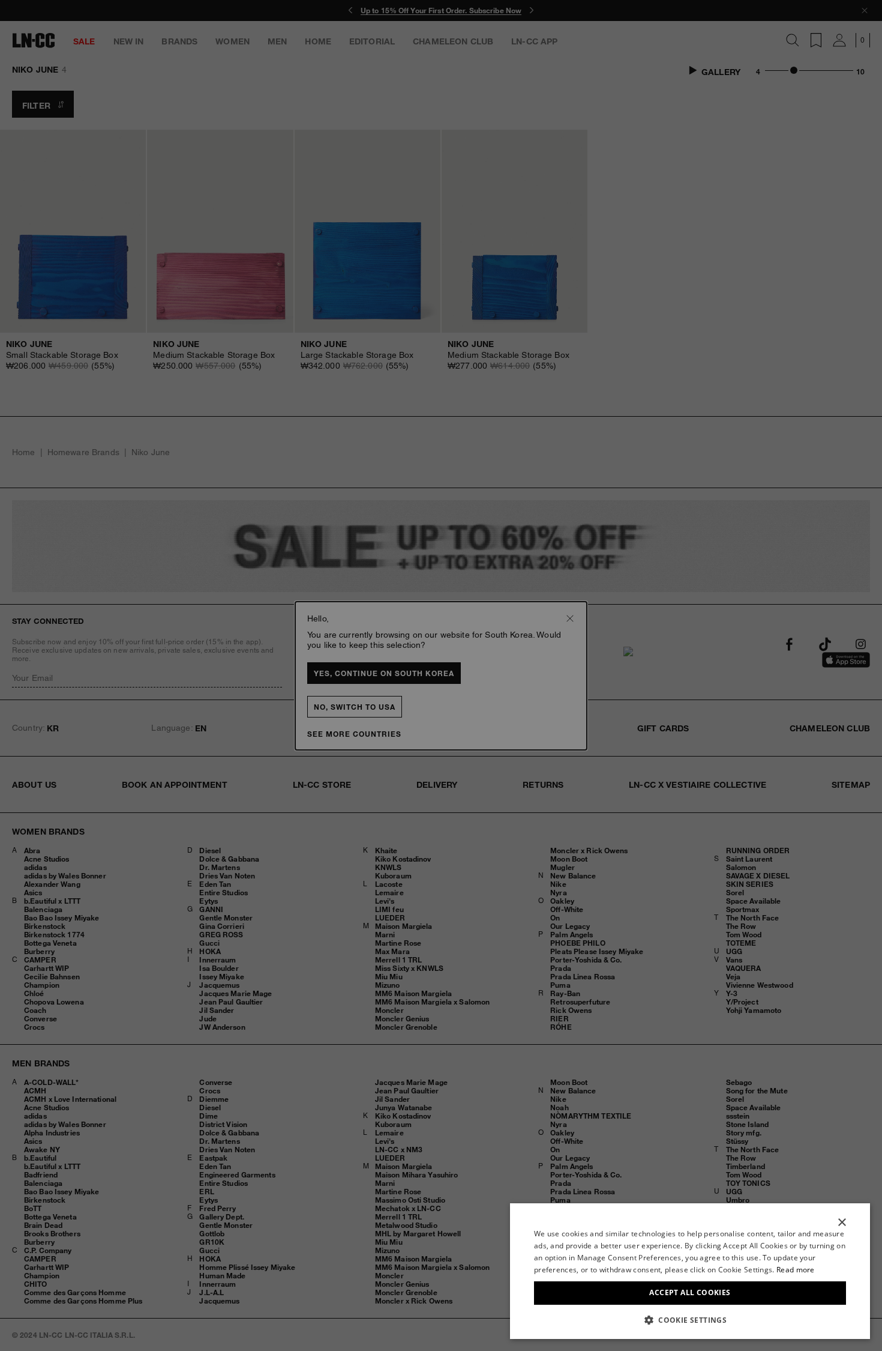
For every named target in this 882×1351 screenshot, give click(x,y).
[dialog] (690, 1271)
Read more (795, 1270)
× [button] (841, 1222)
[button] (690, 1320)
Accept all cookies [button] (689, 1292)
